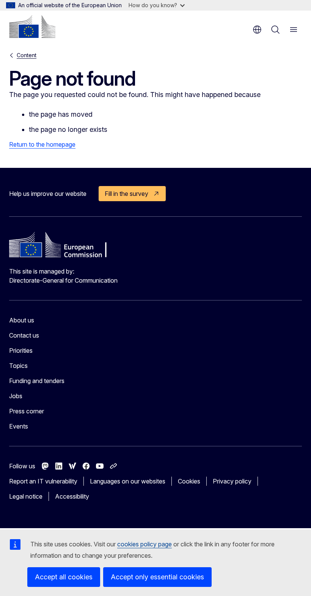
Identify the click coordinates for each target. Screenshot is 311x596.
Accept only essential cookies (157, 577)
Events (18, 426)
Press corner (26, 411)
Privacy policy (232, 481)
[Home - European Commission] (32, 26)
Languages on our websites (127, 481)
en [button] (257, 29)
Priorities (21, 350)
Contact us (24, 335)
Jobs (15, 396)
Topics (18, 365)
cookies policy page (144, 544)
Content (26, 55)
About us (21, 320)
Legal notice (25, 496)
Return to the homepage (42, 144)
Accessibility (72, 496)
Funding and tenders (36, 381)
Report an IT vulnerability (43, 481)
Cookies (189, 481)
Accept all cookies (64, 577)
